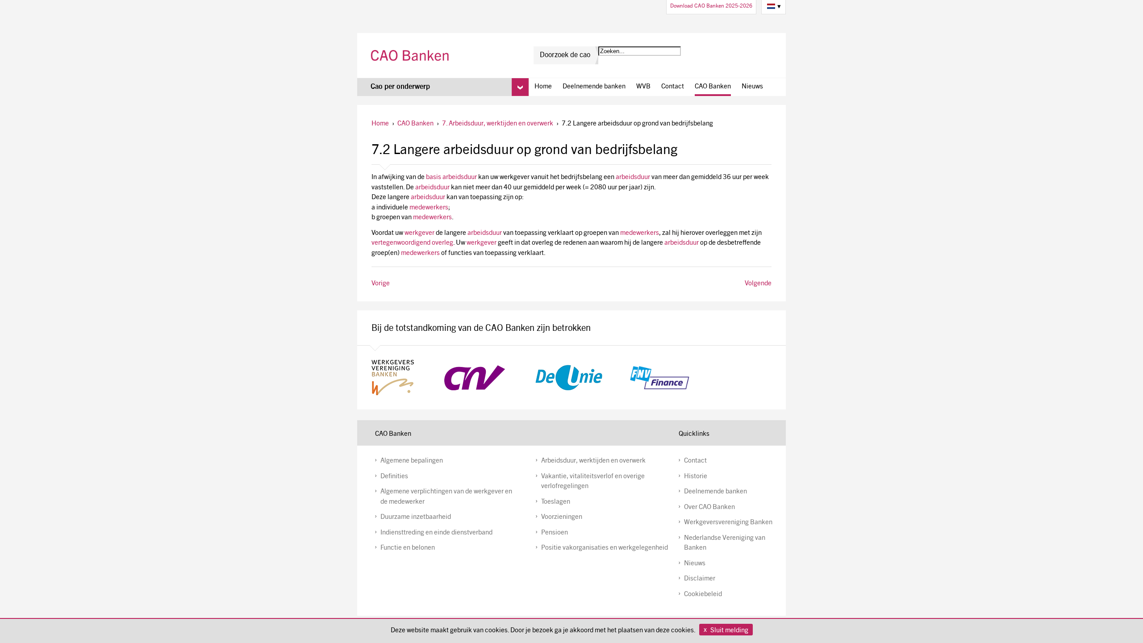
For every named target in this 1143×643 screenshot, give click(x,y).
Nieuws (752, 87)
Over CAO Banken (709, 507)
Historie (695, 476)
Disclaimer (699, 579)
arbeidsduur (633, 177)
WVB (643, 87)
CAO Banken (411, 55)
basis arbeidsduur (451, 177)
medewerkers (428, 208)
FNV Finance (659, 378)
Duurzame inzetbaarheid (415, 517)
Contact (672, 87)
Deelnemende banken (594, 87)
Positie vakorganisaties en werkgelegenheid (604, 548)
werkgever (419, 233)
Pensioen (554, 533)
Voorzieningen (561, 517)
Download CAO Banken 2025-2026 (711, 6)
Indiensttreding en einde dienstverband (436, 533)
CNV (474, 377)
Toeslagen (555, 502)
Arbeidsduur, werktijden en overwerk (593, 461)
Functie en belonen (407, 548)
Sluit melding (729, 630)
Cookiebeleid (703, 594)
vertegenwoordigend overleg (412, 243)
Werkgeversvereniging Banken (728, 522)
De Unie (568, 377)
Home (543, 87)
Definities (394, 476)
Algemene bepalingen (411, 461)
